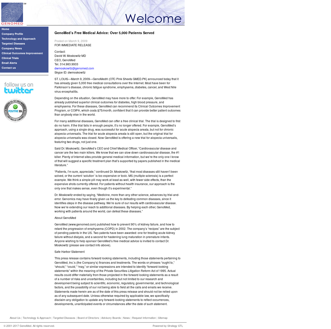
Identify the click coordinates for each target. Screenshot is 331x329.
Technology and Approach (19, 38)
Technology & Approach (37, 318)
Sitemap (162, 318)
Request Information (144, 318)
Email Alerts (9, 63)
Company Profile (12, 34)
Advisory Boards (111, 318)
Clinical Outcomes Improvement (22, 53)
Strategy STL (175, 326)
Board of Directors (88, 318)
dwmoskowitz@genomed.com (74, 68)
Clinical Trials (10, 58)
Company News (12, 48)
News (126, 318)
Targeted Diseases (13, 43)
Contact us (9, 67)
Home (5, 29)
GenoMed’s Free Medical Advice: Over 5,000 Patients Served (104, 32)
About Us (15, 318)
